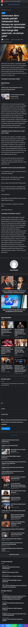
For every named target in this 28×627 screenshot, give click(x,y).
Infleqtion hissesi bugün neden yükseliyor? (13, 529)
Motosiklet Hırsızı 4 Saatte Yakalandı (12, 1)
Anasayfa (4, 9)
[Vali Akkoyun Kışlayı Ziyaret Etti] (6, 506)
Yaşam (9, 9)
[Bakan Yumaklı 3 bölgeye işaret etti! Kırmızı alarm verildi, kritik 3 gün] (6, 517)
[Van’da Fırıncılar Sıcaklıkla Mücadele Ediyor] (6, 479)
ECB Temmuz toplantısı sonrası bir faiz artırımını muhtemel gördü (12, 543)
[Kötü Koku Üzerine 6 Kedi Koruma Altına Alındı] (6, 534)
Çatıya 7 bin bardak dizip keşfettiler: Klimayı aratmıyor (18, 523)
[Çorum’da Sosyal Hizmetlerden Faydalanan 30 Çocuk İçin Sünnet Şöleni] (6, 485)
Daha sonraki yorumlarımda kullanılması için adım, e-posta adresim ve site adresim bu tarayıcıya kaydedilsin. (14, 422)
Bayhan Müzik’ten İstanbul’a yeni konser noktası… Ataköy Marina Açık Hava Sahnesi (7, 350)
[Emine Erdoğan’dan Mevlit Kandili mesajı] (5, 96)
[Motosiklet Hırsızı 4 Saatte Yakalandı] (6, 451)
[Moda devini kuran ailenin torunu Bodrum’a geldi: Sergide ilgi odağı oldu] (21, 342)
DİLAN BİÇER (6, 39)
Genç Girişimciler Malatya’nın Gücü (16, 498)
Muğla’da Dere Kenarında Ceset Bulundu (13, 467)
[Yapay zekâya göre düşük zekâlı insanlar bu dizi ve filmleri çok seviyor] (7, 360)
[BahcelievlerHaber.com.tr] (14, 4)
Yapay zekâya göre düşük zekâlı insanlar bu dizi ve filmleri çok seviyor (7, 368)
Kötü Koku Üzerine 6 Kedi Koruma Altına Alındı (17, 533)
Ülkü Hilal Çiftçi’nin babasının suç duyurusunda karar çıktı (6, 332)
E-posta (3, 408)
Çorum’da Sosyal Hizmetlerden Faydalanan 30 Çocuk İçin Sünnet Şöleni (18, 485)
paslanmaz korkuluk (14, 554)
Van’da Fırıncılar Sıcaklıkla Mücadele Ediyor (18, 477)
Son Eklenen (14, 435)
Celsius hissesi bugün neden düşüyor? (12, 538)
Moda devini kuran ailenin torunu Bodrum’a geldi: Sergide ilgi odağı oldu (20, 350)
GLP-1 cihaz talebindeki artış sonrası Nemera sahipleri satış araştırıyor (14, 462)
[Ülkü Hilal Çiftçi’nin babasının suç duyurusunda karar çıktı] (7, 324)
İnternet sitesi (4, 414)
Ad (2, 403)
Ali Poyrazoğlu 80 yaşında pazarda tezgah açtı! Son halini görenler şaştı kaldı (20, 332)
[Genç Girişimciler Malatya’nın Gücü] (6, 499)
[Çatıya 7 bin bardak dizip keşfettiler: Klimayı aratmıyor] (6, 524)
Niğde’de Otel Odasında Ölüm (10, 445)
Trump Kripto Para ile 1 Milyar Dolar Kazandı (13, 510)
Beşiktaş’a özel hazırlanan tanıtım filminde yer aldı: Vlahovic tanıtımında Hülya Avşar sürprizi (20, 368)
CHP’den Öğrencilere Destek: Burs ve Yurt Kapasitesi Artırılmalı (13, 472)
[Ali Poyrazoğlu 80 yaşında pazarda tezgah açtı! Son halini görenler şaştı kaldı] (21, 324)
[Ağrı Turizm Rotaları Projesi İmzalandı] (6, 493)
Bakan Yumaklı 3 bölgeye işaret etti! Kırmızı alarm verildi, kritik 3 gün (17, 516)
